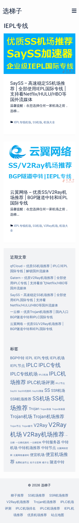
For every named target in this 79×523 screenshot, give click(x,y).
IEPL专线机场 (22, 122)
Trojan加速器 (58, 409)
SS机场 (37, 122)
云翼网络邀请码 (21, 455)
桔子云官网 (35, 462)
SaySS (13, 391)
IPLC (31, 365)
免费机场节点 (22, 462)
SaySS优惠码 (24, 391)
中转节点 (48, 448)
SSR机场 (58, 390)
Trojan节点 (15, 426)
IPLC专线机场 (24, 374)
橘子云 (45, 462)
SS (47, 390)
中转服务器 (51, 442)
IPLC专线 (49, 365)
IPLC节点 (60, 383)
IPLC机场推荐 (50, 508)
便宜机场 (37, 455)
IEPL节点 (17, 365)
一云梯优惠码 (22, 442)
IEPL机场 (57, 358)
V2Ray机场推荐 (43, 434)
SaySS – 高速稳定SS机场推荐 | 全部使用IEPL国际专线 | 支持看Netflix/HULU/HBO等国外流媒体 (38, 91)
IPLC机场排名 (26, 508)
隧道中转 (57, 462)
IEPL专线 (41, 358)
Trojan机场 (21, 416)
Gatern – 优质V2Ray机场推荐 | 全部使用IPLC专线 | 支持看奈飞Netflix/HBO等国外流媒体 (39, 283)
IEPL (29, 358)
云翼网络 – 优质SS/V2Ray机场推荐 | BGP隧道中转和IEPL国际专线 (39, 197)
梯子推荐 (17, 495)
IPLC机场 (43, 374)
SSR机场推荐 (20, 399)
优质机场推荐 (37, 515)
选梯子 (12, 11)
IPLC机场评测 (40, 382)
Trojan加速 (45, 409)
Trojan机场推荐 (48, 416)
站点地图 (57, 515)
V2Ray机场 (51, 225)
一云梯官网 (35, 442)
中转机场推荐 (29, 448)
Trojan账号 (27, 426)
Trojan (34, 408)
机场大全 (49, 122)
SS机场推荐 (36, 495)
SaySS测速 (37, 391)
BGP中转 (17, 358)
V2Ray (40, 425)
